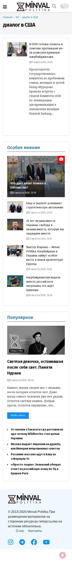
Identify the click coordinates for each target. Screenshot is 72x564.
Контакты (35, 531)
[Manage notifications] (62, 555)
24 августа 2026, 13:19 (24, 192)
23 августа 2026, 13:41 (40, 238)
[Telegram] (22, 542)
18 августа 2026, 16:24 (40, 295)
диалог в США (30, 17)
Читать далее (18, 415)
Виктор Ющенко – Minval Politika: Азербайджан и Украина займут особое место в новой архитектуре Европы (44, 255)
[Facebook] (34, 542)
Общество (16, 351)
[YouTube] (46, 542)
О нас (20, 531)
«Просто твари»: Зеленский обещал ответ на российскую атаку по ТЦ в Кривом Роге (36, 469)
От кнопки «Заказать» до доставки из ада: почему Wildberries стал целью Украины (37, 434)
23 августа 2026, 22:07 (40, 212)
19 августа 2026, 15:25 (40, 269)
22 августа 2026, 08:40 (21, 380)
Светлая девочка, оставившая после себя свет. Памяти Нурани (35, 367)
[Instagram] (10, 542)
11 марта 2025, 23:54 (42, 62)
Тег (17, 17)
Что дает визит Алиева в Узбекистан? (28, 185)
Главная (7, 17)
